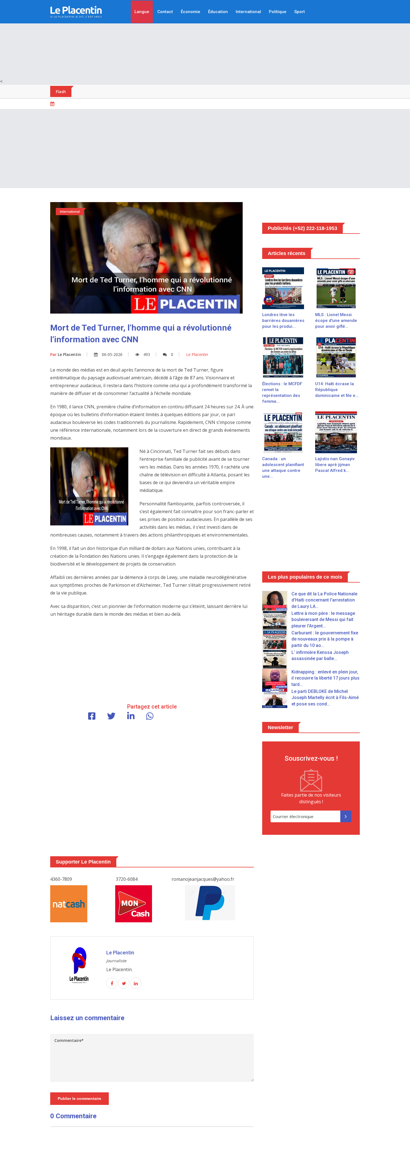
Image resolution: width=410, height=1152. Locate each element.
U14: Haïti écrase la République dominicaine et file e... (337, 389)
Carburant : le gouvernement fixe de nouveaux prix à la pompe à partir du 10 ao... (324, 639)
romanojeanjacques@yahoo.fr (203, 879)
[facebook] (112, 983)
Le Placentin (65, 354)
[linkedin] (136, 983)
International (248, 11)
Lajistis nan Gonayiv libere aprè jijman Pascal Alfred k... (334, 464)
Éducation (218, 11)
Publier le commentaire (79, 1098)
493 (146, 354)
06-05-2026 (112, 354)
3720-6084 (127, 879)
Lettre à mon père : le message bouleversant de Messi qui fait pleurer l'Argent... (323, 620)
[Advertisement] (205, 39)
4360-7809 (61, 879)
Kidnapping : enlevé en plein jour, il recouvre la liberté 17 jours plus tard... (325, 678)
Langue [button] (141, 11)
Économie (190, 11)
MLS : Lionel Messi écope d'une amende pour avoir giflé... (336, 320)
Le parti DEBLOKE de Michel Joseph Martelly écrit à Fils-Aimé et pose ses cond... (325, 698)
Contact (165, 11)
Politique (277, 11)
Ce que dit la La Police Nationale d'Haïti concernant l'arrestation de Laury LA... (324, 600)
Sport (299, 11)
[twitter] (124, 983)
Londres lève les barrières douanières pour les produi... (283, 320)
